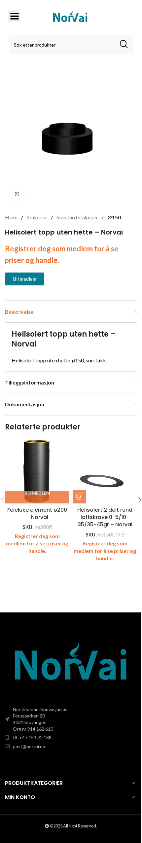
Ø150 (114, 217)
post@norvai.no (29, 746)
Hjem (11, 217)
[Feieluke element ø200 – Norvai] (37, 471)
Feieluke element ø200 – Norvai (37, 513)
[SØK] (124, 45)
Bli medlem (37, 493)
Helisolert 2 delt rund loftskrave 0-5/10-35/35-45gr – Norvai (104, 517)
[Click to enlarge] (17, 194)
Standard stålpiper (77, 217)
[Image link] (71, 663)
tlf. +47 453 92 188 (32, 737)
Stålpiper (37, 217)
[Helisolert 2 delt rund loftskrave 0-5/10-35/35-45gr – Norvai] (105, 471)
